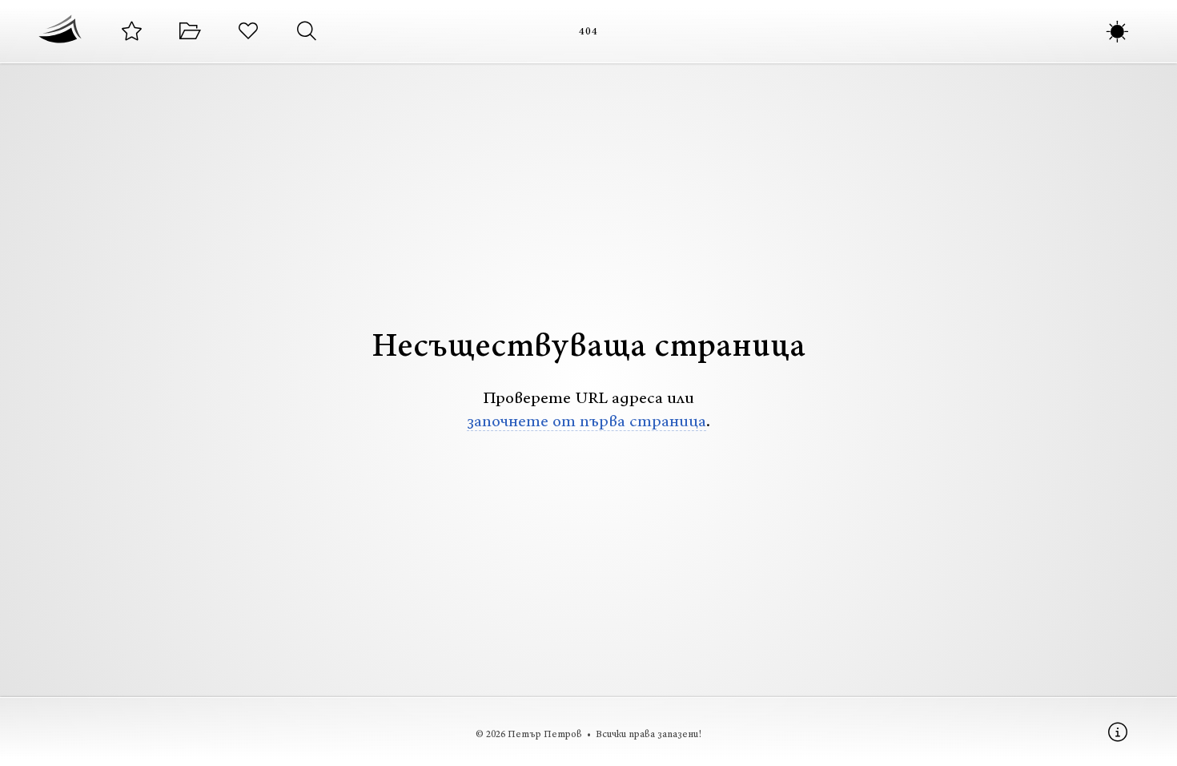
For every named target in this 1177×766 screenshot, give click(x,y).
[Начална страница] (60, 31)
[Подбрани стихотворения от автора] (131, 31)
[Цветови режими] (1117, 31)
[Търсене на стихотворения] (306, 31)
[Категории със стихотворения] (190, 31)
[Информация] (1117, 732)
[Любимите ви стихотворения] (248, 31)
